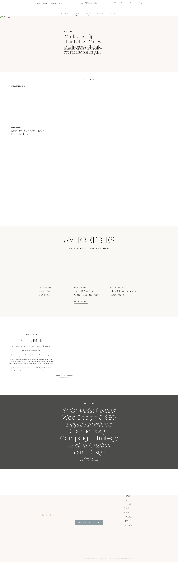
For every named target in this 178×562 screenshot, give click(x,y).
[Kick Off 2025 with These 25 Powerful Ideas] (31, 105)
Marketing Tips (70, 31)
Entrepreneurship (17, 128)
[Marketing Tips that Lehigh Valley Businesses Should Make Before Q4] (66, 56)
